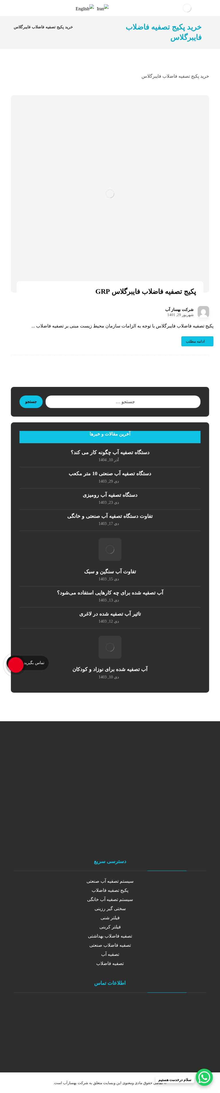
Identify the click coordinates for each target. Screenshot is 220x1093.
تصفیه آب (110, 954)
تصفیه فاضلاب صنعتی (110, 945)
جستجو (31, 401)
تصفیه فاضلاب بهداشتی (110, 936)
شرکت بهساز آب (179, 309)
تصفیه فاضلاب (110, 963)
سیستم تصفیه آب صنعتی (110, 881)
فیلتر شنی (110, 917)
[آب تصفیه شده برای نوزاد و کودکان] (110, 647)
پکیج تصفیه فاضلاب (110, 890)
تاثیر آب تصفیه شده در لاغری (110, 614)
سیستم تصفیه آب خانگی (110, 899)
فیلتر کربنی (110, 926)
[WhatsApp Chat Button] (204, 1077)
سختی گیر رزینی (110, 908)
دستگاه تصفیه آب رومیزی (110, 495)
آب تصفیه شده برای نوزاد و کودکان (110, 669)
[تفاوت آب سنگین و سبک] (110, 549)
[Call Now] (15, 664)
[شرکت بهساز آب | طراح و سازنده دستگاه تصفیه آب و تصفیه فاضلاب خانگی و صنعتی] (187, 8)
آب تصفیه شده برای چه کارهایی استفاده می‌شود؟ (110, 593)
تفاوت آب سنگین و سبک (110, 571)
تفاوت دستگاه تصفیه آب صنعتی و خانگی (110, 516)
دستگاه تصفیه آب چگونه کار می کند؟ (110, 452)
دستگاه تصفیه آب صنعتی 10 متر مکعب (110, 473)
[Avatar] (203, 311)
